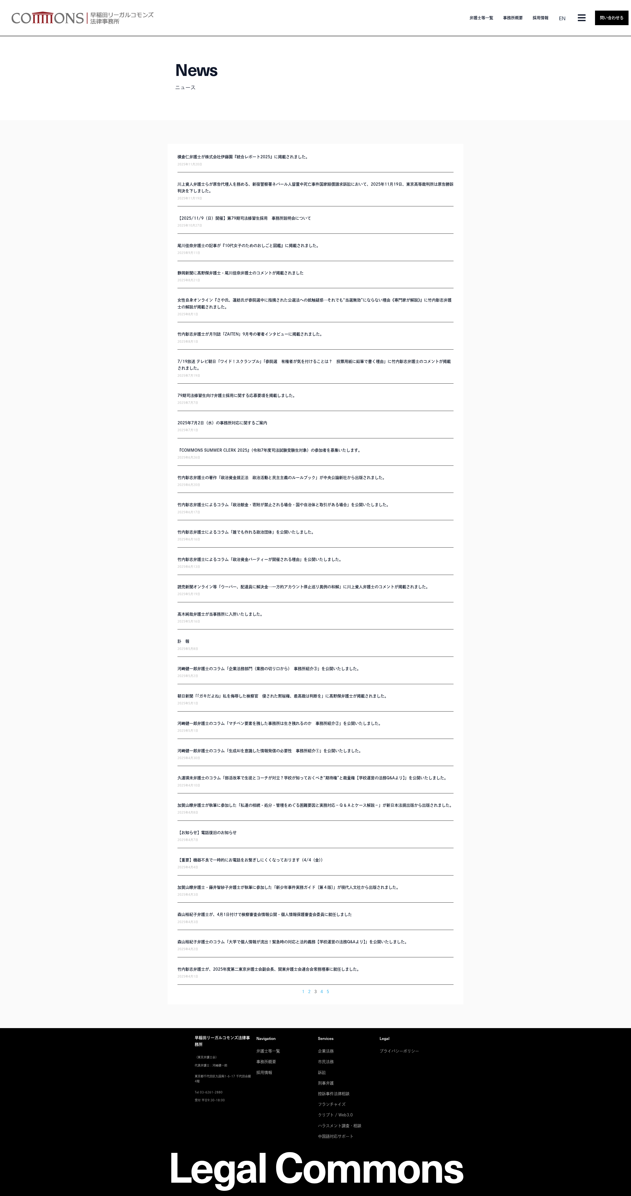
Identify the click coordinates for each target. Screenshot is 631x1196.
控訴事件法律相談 (334, 1094)
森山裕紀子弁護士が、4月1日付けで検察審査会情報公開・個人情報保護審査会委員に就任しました (264, 914)
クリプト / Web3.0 (335, 1115)
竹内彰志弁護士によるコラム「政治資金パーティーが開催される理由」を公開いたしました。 (260, 559)
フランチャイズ (332, 1104)
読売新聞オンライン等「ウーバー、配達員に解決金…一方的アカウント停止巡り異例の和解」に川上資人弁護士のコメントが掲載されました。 (303, 587)
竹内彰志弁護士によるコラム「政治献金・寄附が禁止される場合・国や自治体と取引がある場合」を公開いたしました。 (283, 505)
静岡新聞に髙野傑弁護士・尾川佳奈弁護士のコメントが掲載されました (240, 273)
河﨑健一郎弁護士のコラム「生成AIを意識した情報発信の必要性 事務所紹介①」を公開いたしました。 (270, 751)
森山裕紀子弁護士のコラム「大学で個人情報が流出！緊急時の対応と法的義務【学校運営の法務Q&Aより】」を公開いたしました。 (293, 942)
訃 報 (183, 641)
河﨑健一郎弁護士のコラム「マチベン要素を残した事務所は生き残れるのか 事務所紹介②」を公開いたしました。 (280, 723)
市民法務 (326, 1062)
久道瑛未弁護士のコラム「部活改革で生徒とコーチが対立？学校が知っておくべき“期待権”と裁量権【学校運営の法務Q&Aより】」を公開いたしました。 (312, 778)
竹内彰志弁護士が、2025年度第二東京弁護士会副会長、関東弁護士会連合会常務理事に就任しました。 (269, 969)
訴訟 (322, 1072)
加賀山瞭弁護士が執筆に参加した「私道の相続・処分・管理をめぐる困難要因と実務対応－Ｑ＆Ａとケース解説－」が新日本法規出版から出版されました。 (315, 805)
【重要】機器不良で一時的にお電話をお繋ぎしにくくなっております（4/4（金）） (251, 860)
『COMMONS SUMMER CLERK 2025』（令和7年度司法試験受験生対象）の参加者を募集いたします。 (269, 450)
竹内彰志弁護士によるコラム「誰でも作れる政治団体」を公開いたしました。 (246, 532)
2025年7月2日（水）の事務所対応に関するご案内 (222, 423)
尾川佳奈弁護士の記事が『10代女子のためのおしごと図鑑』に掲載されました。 (248, 246)
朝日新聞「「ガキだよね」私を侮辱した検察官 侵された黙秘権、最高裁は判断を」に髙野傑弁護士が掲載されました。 (282, 696)
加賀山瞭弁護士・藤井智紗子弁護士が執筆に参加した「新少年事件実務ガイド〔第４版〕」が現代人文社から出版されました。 (288, 887)
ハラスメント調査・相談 (339, 1126)
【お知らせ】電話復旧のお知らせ (207, 833)
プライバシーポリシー (399, 1051)
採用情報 (540, 18)
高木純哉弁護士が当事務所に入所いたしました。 (220, 614)
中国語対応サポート (335, 1136)
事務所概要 (513, 18)
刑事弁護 (326, 1083)
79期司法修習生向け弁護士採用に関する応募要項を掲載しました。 (237, 395)
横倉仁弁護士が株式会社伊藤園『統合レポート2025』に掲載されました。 (243, 157)
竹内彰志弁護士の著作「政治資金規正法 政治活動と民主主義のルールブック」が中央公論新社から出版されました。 (281, 478)
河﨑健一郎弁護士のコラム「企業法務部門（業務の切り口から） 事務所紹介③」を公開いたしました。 (269, 669)
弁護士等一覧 (481, 18)
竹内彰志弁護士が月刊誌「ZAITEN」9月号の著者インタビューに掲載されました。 (250, 334)
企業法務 (326, 1051)
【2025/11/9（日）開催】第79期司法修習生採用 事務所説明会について (244, 218)
